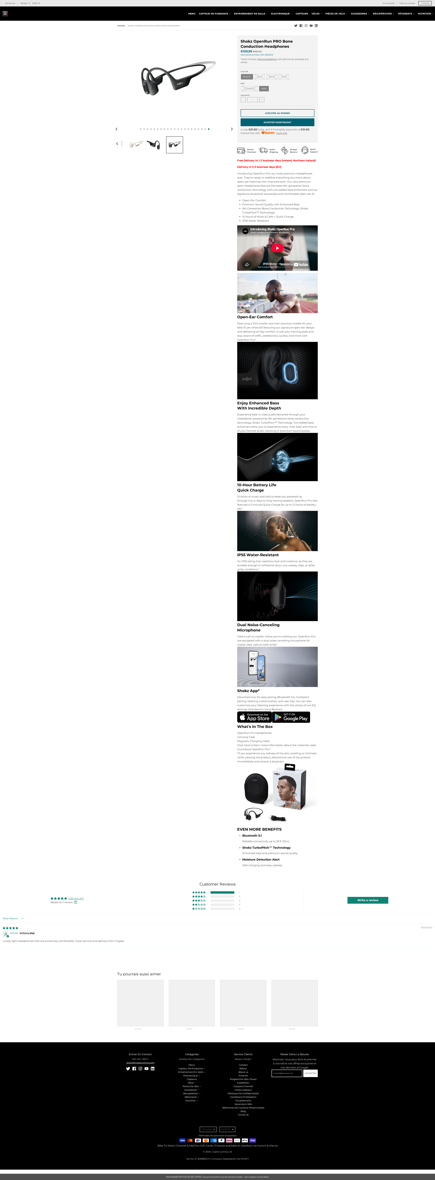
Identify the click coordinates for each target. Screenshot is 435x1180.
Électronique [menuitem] (280, 13)
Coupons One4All (243, 1086)
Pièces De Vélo (190, 1086)
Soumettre (310, 1073)
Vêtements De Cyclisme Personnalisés (243, 1107)
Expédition (243, 1082)
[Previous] (117, 129)
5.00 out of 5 (76, 898)
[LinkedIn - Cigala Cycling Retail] (316, 25)
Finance (243, 1075)
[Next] (232, 129)
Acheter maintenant (277, 122)
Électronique (190, 1075)
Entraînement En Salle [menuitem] (249, 13)
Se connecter (389, 3)
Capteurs (192, 1079)
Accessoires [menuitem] (359, 13)
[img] (10, 928)
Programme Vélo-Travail (243, 1079)
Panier (425, 3)
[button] (199, 892)
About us (243, 1072)
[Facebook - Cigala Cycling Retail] (300, 25)
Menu (192, 1064)
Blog (243, 1111)
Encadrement (243, 1100)
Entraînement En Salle (190, 1072)
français (24, 3)
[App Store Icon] (254, 721)
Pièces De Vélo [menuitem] (335, 13)
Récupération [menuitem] (382, 13)
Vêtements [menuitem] (405, 13)
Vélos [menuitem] (315, 13)
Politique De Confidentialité (243, 1093)
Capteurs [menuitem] (302, 13)
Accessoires (190, 1089)
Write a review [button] (367, 900)
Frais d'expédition (267, 59)
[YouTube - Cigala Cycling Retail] (311, 25)
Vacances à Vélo (243, 1104)
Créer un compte (407, 3)
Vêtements (191, 1097)
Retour (243, 1068)
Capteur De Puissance (190, 1068)
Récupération (190, 1093)
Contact (243, 1064)
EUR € (35, 3)
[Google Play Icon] (291, 721)
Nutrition (191, 1100)
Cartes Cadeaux (243, 1089)
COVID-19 (243, 1114)
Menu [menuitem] (191, 13)
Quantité (245, 95)
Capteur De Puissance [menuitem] (213, 13)
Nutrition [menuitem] (424, 13)
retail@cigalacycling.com (140, 1062)
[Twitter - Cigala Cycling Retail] (295, 25)
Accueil (121, 26)
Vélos (191, 1082)
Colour (244, 71)
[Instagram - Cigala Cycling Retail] (306, 25)
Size (243, 83)
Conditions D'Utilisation (243, 1097)
